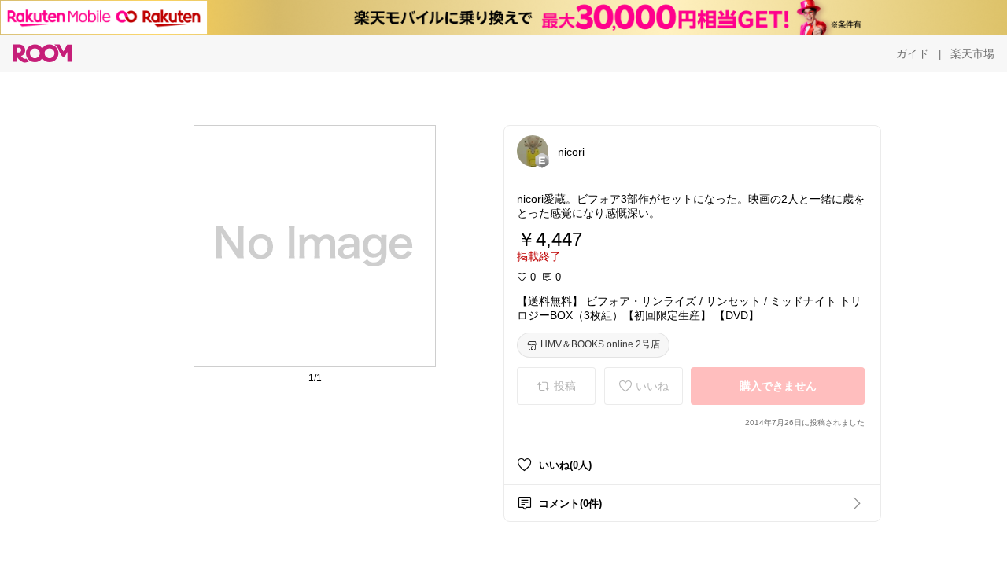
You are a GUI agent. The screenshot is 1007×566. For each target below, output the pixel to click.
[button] (532, 151)
